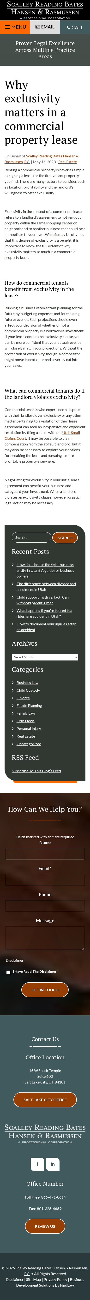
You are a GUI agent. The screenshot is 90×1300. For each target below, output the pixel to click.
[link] (45, 10)
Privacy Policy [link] (55, 1279)
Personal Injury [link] (29, 728)
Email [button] (47, 26)
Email (45, 868)
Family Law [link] (26, 713)
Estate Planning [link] (29, 705)
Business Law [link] (27, 682)
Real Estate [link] (67, 161)
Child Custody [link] (28, 690)
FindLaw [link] (67, 1285)
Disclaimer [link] (15, 1279)
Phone (45, 894)
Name (45, 842)
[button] (15, 26)
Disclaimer (15, 960)
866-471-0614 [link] (53, 1197)
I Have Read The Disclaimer (35, 971)
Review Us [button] (45, 1226)
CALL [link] (78, 27)
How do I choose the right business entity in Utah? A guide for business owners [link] (45, 570)
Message (45, 920)
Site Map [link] (33, 1279)
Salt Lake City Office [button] (45, 1099)
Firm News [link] (26, 720)
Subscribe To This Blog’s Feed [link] (36, 770)
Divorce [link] (23, 697)
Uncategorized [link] (29, 743)
